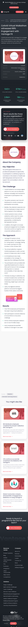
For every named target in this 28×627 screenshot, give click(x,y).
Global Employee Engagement (11, 594)
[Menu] (26, 12)
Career (17, 558)
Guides (5, 557)
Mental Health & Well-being (10, 596)
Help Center (6, 574)
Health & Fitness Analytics (10, 603)
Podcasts (6, 566)
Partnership (18, 556)
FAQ (4, 564)
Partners (17, 553)
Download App (19, 565)
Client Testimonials (6, 571)
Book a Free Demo (15, 528)
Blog (4, 555)
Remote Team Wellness (9, 591)
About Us (17, 551)
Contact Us (18, 560)
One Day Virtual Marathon (10, 605)
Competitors (6, 577)
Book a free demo (12, 129)
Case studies (7, 20)
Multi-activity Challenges (10, 587)
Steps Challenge (7, 584)
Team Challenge (7, 589)
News (16, 563)
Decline (6, 623)
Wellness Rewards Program (10, 601)
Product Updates (8, 553)
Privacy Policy (6, 620)
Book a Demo (20, 11)
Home (2, 20)
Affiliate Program (19, 567)
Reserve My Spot (14, 7)
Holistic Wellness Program (10, 598)
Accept (13, 623)
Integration (6, 568)
